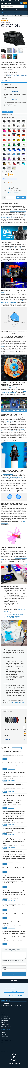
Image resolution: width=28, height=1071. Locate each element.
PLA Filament (22, 15)
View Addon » (15, 91)
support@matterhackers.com (11, 1005)
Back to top (14, 980)
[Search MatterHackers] (25, 6)
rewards (14, 179)
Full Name (4, 967)
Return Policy (5, 1045)
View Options (7, 739)
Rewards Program (7, 1041)
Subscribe (14, 991)
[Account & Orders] (21, 3)
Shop (2, 1012)
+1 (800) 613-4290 (6, 1003)
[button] (14, 10)
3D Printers (21, 13)
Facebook (7, 995)
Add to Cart (20, 197)
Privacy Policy (5, 1047)
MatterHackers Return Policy (17, 702)
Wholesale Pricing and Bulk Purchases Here (17, 75)
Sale (10, 13)
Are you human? (12, 961)
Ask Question (13, 974)
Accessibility (5, 1051)
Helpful (4, 759)
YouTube (21, 995)
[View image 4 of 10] (20, 50)
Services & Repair (6, 1026)
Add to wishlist (7, 80)
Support (3, 1022)
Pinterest (18, 995)
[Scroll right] (24, 727)
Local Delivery (5, 1039)
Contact (3, 1034)
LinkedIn (15, 995)
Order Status (5, 1037)
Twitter (10, 995)
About (3, 1032)
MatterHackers (5, 22)
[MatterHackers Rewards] (4, 179)
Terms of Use (5, 1049)
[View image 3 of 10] (15, 50)
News (3, 1014)
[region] (14, 38)
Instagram (12, 995)
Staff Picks (14, 13)
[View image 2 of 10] (9, 50)
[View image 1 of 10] (3, 50)
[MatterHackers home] (6, 3)
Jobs (2, 1043)
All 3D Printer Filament (6, 15)
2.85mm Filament (15, 15)
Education (4, 1020)
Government (5, 1024)
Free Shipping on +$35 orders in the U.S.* (10, 0)
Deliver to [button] (14, 192)
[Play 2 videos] (15, 56)
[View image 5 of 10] (3, 56)
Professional (5, 1018)
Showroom (4, 1016)
